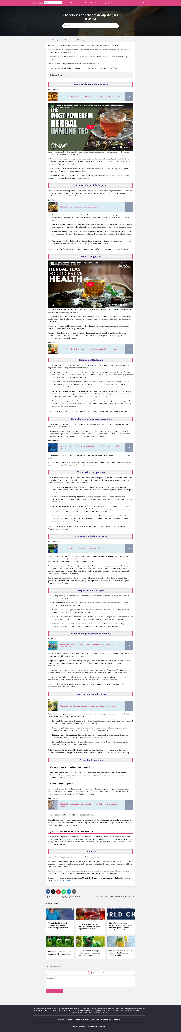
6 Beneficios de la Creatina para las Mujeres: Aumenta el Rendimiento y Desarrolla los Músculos (64, 897)
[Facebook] (48, 891)
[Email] (74, 891)
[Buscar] (61, 2)
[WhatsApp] (63, 891)
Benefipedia (38, 3)
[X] (53, 891)
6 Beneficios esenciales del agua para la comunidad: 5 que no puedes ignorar (115, 897)
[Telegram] (69, 891)
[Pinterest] (58, 891)
